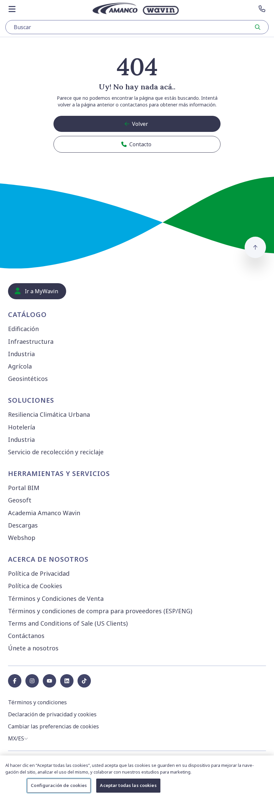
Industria (21, 354)
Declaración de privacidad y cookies (52, 714)
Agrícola (20, 366)
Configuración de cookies (59, 785)
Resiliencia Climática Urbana (49, 414)
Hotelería (21, 427)
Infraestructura (30, 341)
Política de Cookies (35, 586)
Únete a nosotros (33, 648)
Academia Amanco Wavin (44, 513)
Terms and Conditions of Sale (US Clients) (68, 623)
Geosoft (19, 500)
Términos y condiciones (37, 702)
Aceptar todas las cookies (128, 785)
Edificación (23, 329)
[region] (137, 776)
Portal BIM (23, 488)
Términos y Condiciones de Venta (56, 598)
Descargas (23, 525)
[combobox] (137, 27)
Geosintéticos (28, 379)
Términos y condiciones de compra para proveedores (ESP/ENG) (100, 611)
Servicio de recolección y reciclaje (56, 452)
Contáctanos (26, 636)
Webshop (21, 538)
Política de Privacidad (39, 573)
